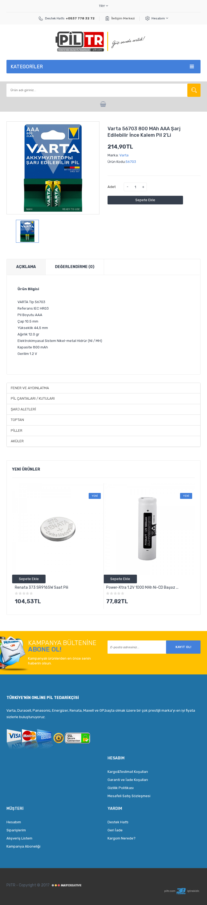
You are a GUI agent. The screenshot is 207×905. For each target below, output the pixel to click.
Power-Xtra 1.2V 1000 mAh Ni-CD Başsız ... (142, 587)
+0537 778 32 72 (80, 18)
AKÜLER (17, 441)
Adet (112, 187)
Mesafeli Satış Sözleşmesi (129, 796)
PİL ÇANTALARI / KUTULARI (33, 398)
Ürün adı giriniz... (194, 90)
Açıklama (26, 267)
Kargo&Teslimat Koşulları (128, 772)
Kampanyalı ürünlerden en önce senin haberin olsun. (59, 661)
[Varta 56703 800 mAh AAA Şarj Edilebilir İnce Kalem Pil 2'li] (27, 231)
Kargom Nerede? (122, 838)
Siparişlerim (16, 830)
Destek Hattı (118, 822)
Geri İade (115, 830)
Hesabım (158, 18)
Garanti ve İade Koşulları (128, 780)
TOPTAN (17, 420)
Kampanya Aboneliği (23, 846)
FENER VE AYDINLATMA (30, 388)
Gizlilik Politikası (121, 788)
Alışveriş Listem (19, 838)
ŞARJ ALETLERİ (23, 409)
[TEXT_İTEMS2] (103, 104)
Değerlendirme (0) (74, 267)
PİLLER (16, 430)
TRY (102, 6)
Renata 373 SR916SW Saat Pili (41, 587)
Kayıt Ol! (183, 647)
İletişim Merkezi (123, 18)
